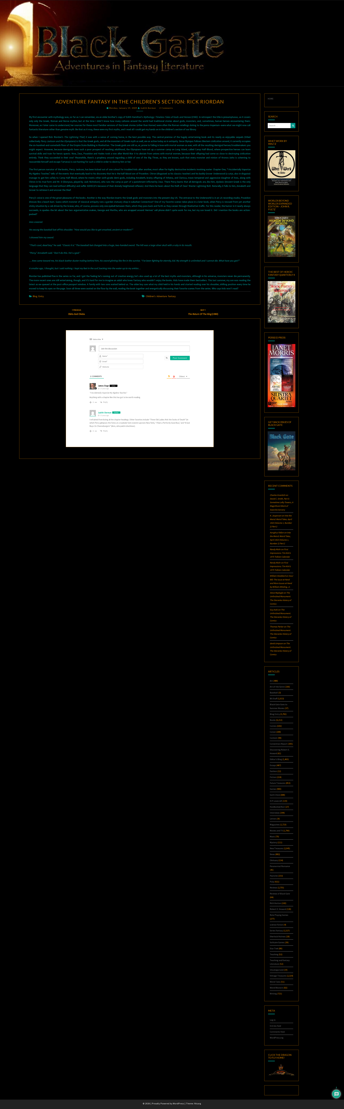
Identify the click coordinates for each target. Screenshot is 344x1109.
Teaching (274, 954)
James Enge (103, 385)
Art (271, 680)
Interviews (275, 812)
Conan (273, 731)
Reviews (273, 887)
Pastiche (274, 875)
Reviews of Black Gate (280, 893)
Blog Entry (38, 296)
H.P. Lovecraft (276, 801)
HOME (270, 98)
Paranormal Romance (280, 866)
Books (273, 720)
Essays (273, 765)
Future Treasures (277, 783)
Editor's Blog (276, 759)
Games (273, 789)
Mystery (273, 842)
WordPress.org (276, 1037)
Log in (272, 1020)
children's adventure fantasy (161, 296)
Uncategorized (276, 969)
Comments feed (277, 1031)
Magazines (275, 824)
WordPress (178, 1103)
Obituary (274, 860)
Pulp (272, 881)
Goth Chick (275, 794)
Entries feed (275, 1025)
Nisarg (197, 1103)
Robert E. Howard (278, 909)
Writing (273, 993)
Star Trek (274, 948)
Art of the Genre (277, 686)
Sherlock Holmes (278, 936)
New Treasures (276, 848)
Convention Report (279, 743)
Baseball (274, 692)
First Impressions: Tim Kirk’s (280, 553)
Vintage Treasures (278, 975)
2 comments (166, 108)
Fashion (273, 771)
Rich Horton (275, 903)
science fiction (276, 924)
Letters (273, 818)
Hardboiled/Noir (277, 806)
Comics (273, 726)
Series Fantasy (276, 930)
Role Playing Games (279, 915)
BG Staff (273, 698)
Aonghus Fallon (277, 532)
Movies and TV (276, 830)
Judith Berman (148, 108)
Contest (273, 738)
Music (272, 836)
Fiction (273, 777)
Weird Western (276, 987)
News (272, 854)
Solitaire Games (277, 942)
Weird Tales (275, 981)
